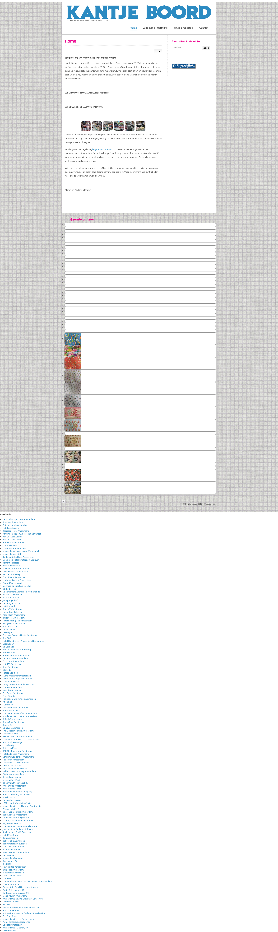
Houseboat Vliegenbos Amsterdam (19, 698)
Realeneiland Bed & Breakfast (17, 832)
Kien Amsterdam (10, 837)
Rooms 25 (7, 724)
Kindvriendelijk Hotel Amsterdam (18, 556)
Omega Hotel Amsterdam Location (19, 684)
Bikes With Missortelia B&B (15, 782)
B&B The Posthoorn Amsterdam (18, 751)
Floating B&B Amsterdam (14, 866)
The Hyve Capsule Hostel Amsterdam (20, 635)
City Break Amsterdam (13, 774)
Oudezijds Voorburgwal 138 (16, 817)
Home (133, 27)
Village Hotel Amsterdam (14, 623)
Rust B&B (7, 863)
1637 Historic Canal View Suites (17, 803)
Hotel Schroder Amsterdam (16, 655)
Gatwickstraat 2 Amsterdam (16, 852)
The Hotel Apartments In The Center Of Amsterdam (27, 881)
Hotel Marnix (9, 652)
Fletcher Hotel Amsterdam (15, 525)
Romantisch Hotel (11, 562)
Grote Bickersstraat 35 (13, 890)
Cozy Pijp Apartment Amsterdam (18, 820)
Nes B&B (7, 878)
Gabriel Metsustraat (12, 710)
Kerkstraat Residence (13, 875)
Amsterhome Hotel (12, 788)
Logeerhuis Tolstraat (12, 611)
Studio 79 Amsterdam (13, 609)
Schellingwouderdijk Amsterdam (18, 756)
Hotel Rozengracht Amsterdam (17, 620)
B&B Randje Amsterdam (14, 840)
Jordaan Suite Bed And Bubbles (18, 829)
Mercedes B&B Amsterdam (15, 707)
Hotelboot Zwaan (11, 901)
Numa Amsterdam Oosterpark (17, 675)
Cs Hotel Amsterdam (12, 924)
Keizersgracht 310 (11, 603)
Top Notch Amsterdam (13, 759)
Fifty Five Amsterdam (12, 823)
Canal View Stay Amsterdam (16, 762)
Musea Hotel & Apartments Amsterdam (21, 907)
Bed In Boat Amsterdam (14, 722)
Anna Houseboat (11, 910)
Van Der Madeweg (11, 574)
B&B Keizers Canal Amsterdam (17, 736)
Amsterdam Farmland (13, 858)
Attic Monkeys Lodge (12, 742)
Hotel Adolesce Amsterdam (16, 753)
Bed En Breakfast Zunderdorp (17, 649)
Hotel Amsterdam (11, 528)
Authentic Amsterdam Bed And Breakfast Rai (24, 913)
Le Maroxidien (9, 930)
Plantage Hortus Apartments (16, 921)
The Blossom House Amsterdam (18, 730)
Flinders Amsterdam (12, 687)
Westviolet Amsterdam (13, 872)
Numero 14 (8, 704)
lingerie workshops (101, 149)
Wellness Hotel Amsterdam (16, 568)
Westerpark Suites (12, 884)
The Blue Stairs (10, 916)
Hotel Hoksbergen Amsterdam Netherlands (23, 640)
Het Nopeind (9, 606)
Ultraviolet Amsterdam (13, 846)
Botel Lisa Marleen (11, 748)
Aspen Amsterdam (11, 849)
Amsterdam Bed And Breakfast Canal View (23, 898)
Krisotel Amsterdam (12, 777)
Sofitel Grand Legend (13, 719)
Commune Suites (11, 681)
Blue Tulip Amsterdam (13, 869)
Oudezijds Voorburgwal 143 (16, 892)
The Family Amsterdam (13, 693)
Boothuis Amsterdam (13, 522)
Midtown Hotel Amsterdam (15, 768)
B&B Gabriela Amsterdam (15, 814)
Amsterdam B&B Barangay (15, 927)
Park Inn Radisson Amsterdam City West (22, 533)
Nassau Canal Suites (12, 779)
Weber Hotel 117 (11, 808)
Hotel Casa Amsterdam (13, 542)
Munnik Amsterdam (12, 690)
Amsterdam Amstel (12, 554)
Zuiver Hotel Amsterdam (14, 548)
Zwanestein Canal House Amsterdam (20, 887)
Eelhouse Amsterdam (13, 727)
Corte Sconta (9, 695)
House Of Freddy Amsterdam (17, 794)
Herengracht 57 (10, 632)
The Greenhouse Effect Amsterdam (20, 713)
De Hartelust (9, 855)
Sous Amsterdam (11, 667)
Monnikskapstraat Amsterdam (17, 585)
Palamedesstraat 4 (11, 800)
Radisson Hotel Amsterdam (16, 530)
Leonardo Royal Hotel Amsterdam (19, 519)
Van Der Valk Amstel (12, 536)
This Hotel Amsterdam (13, 661)
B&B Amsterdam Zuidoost (15, 843)
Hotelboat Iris (9, 797)
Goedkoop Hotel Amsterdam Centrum (21, 559)
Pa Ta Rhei (8, 701)
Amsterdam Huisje (11, 565)
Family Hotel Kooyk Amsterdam (17, 678)
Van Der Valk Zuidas (12, 539)
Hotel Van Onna (10, 835)
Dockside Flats (9, 588)
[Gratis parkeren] (184, 66)
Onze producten (183, 27)
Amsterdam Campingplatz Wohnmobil (21, 551)
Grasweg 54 (8, 643)
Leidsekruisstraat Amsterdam (17, 580)
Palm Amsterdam (11, 597)
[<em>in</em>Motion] (139, 11)
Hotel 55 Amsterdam (12, 664)
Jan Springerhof (10, 600)
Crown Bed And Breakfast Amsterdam (21, 739)
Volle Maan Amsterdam (14, 614)
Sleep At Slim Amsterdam (15, 895)
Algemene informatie (155, 27)
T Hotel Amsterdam (12, 765)
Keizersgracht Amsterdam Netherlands (21, 591)
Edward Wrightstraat (12, 583)
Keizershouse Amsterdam (15, 658)
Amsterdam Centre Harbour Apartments (22, 806)
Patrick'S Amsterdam (12, 594)
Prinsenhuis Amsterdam (14, 785)
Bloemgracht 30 (10, 861)
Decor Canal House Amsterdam (18, 811)
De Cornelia (8, 646)
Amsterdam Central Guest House (18, 919)
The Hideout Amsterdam (14, 577)
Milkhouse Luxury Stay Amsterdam (19, 771)
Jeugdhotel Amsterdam (14, 617)
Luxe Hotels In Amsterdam (15, 571)
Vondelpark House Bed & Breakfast (20, 716)
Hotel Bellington (10, 672)
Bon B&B (7, 638)
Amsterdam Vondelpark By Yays (18, 791)
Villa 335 (6, 904)
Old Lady (7, 669)
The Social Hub (10, 545)
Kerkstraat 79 (9, 629)
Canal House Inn (10, 733)
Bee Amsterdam (10, 626)
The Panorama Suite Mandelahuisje (20, 826)
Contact (203, 27)
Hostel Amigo (9, 745)
